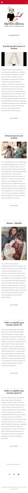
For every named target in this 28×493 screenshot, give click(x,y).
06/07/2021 (7, 320)
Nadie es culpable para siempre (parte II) (14, 324)
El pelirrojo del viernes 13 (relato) (14, 47)
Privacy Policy (16, 487)
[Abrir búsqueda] (26, 2)
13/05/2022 (7, 43)
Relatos (14, 43)
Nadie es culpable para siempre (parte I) (14, 392)
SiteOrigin (15, 489)
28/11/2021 (7, 133)
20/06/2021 (7, 388)
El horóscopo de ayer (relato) (14, 137)
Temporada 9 (20, 43)
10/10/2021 (7, 220)
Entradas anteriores (14, 464)
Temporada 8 (20, 320)
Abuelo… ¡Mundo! (14, 223)
